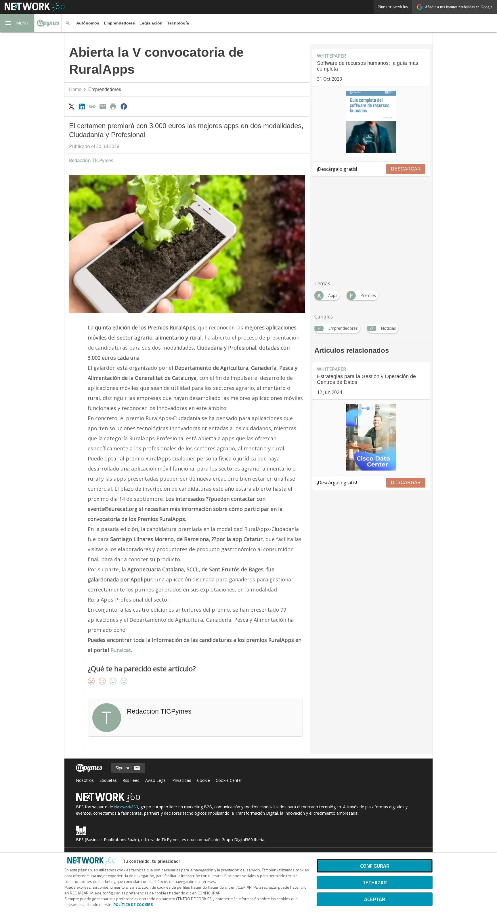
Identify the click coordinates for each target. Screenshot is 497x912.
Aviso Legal (156, 780)
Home (75, 89)
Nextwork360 (126, 807)
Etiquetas (108, 780)
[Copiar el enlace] (92, 106)
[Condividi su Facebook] (123, 106)
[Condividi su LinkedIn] (81, 106)
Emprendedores (119, 23)
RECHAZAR (374, 882)
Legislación (151, 23)
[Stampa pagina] (113, 106)
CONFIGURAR (374, 866)
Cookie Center (229, 780)
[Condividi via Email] (102, 106)
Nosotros (85, 780)
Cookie (203, 780)
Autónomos (87, 23)
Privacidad (181, 780)
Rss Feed (131, 780)
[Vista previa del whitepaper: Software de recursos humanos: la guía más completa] (371, 124)
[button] (17, 23)
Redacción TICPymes (91, 160)
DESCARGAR (406, 168)
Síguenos (125, 767)
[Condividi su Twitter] (71, 106)
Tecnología (178, 23)
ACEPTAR (374, 899)
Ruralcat (120, 649)
